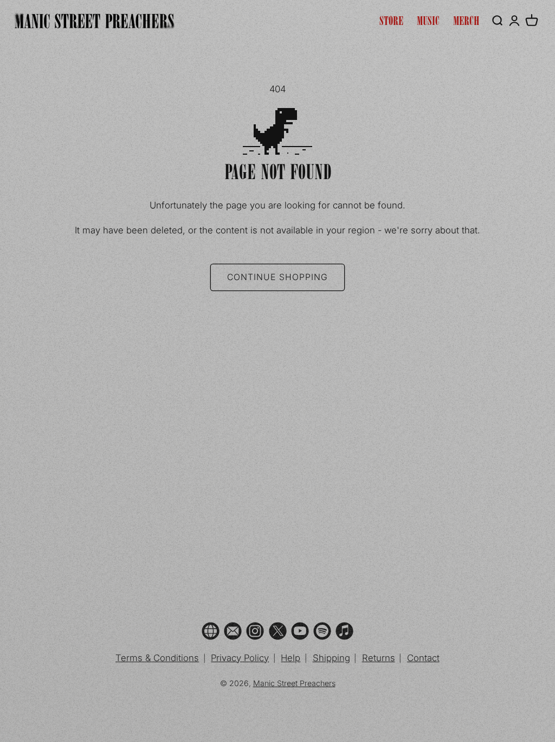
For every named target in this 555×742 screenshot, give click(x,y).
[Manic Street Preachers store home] (94, 21)
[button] (531, 20)
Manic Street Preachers (294, 683)
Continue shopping (277, 277)
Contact (423, 657)
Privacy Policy (240, 657)
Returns (378, 657)
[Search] (497, 20)
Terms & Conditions (157, 657)
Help (290, 657)
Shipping (331, 657)
